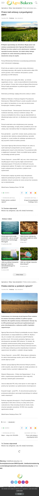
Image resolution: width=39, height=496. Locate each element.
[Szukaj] (36, 2)
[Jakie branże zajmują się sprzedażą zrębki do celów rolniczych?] (29, 227)
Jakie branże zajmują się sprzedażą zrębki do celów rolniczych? (28, 238)
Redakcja (11, 18)
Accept (19, 494)
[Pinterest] (31, 193)
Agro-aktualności (19, 18)
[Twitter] (26, 193)
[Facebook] (22, 193)
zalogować (12, 210)
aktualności (12, 422)
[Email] (35, 193)
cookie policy (19, 490)
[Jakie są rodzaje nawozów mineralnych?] (29, 253)
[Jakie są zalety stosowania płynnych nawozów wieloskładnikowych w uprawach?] (10, 253)
